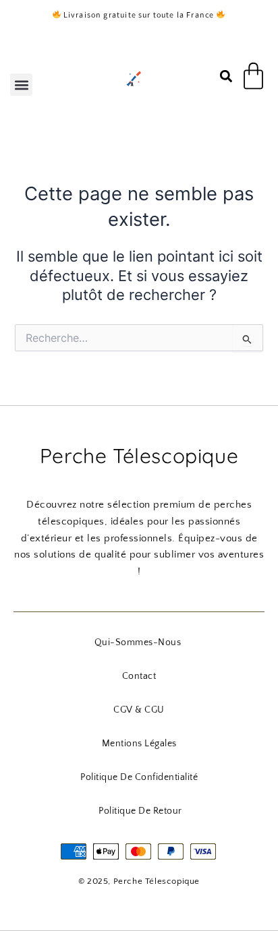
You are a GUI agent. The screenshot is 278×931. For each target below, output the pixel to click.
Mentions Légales (139, 743)
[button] (21, 84)
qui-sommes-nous (138, 642)
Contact (139, 676)
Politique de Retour (140, 811)
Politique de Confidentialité (139, 777)
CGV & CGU (139, 709)
